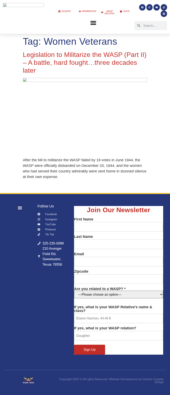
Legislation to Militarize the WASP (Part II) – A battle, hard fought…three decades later (85, 62)
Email (79, 254)
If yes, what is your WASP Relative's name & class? (113, 309)
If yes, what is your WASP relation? (105, 328)
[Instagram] (149, 7)
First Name (83, 219)
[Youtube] (156, 7)
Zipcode (81, 271)
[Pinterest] (164, 14)
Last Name (83, 237)
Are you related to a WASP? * (100, 289)
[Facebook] (142, 7)
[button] (93, 23)
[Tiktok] (164, 7)
